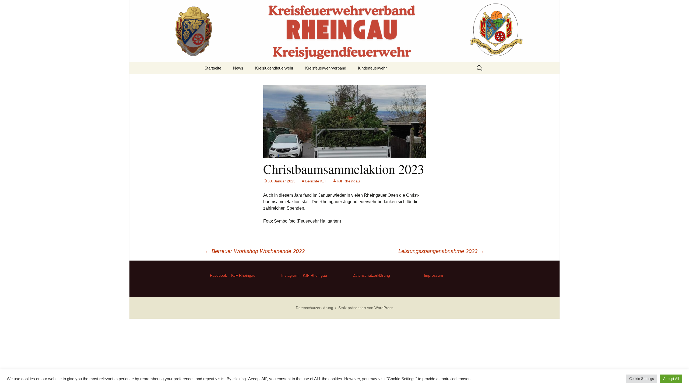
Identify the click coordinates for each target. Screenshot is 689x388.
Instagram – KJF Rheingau (304, 275)
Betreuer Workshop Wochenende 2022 (255, 251)
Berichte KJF (316, 181)
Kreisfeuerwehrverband (325, 68)
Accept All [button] (671, 379)
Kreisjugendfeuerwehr (274, 68)
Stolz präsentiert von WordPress (365, 308)
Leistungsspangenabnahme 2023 (441, 251)
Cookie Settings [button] (641, 379)
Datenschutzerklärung (371, 275)
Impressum (433, 275)
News (238, 68)
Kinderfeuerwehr (372, 68)
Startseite (213, 68)
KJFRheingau (348, 181)
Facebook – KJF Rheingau (232, 275)
